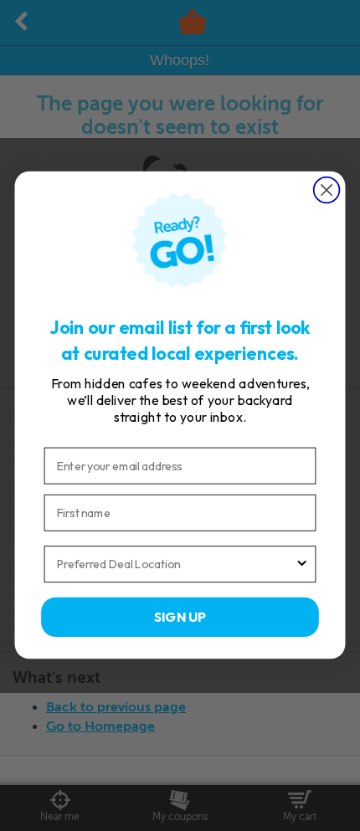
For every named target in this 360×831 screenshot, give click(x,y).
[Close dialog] (327, 190)
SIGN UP (179, 616)
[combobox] (176, 564)
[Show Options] (302, 564)
